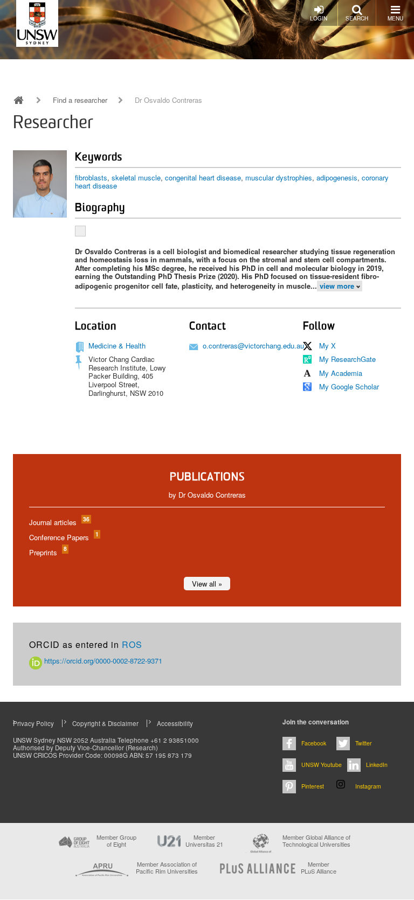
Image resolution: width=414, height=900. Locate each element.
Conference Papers (63, 537)
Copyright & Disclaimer (105, 723)
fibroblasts (91, 177)
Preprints (47, 552)
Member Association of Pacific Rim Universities (167, 868)
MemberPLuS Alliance (318, 868)
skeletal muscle (136, 177)
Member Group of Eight (116, 841)
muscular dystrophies (278, 177)
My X (327, 345)
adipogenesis (336, 177)
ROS (132, 644)
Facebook (313, 743)
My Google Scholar (349, 386)
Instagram (368, 786)
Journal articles (58, 522)
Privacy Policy (33, 723)
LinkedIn (377, 765)
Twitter (363, 743)
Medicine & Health (117, 345)
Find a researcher (80, 100)
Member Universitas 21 (204, 841)
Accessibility (175, 723)
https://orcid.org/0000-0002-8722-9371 (102, 660)
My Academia (340, 373)
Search (357, 18)
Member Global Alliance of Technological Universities (316, 841)
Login (318, 18)
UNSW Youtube (321, 765)
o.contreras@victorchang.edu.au (253, 345)
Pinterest (312, 786)
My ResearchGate (347, 359)
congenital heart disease (203, 177)
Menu (395, 18)
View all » (207, 583)
